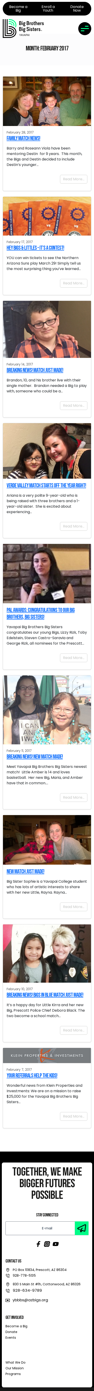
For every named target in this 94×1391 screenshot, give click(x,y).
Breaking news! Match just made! (35, 370)
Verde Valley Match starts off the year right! (46, 485)
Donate (11, 1332)
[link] (23, 28)
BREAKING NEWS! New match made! (35, 756)
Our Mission (14, 1368)
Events (10, 1337)
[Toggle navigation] (84, 28)
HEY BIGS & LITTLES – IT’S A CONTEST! (35, 248)
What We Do (15, 1362)
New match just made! (25, 871)
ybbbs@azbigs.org (30, 1300)
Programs (13, 1374)
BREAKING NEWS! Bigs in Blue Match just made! (45, 995)
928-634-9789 (27, 1290)
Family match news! (23, 138)
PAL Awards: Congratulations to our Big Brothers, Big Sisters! (41, 613)
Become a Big (16, 1326)
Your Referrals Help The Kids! (32, 1075)
